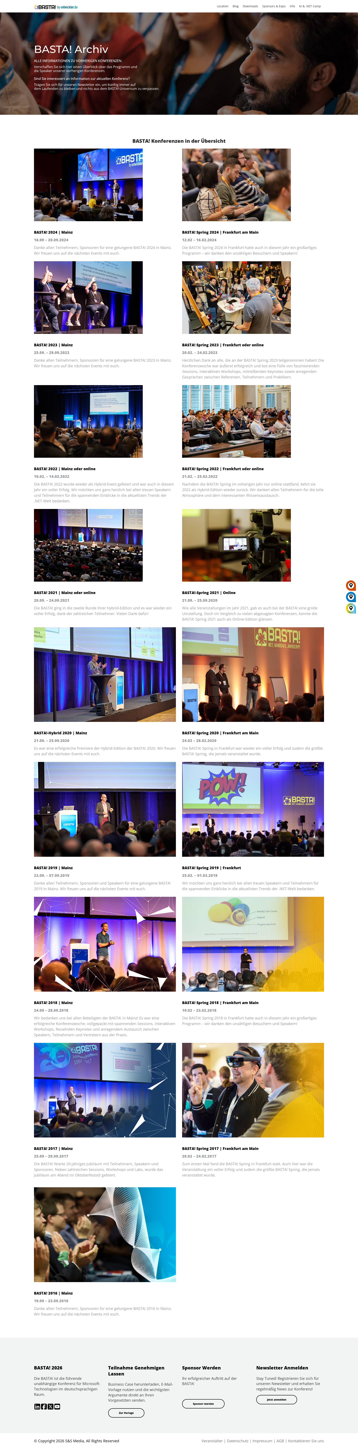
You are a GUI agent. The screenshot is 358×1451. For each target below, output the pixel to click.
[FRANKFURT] (351, 587)
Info (292, 6)
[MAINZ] (351, 598)
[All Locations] (351, 608)
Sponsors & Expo (273, 6)
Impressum (262, 1440)
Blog (236, 6)
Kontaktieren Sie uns (306, 1440)
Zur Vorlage (126, 1413)
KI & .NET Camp (310, 6)
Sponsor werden (203, 1404)
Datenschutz (237, 1440)
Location (223, 6)
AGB (280, 1440)
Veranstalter (212, 1440)
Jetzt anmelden (276, 1399)
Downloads (250, 6)
